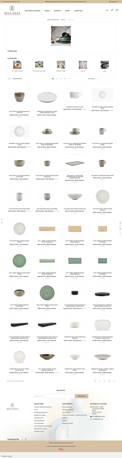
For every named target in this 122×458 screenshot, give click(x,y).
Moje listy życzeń (67, 423)
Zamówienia (66, 412)
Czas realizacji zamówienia (43, 426)
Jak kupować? (38, 418)
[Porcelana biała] (17, 65)
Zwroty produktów (68, 410)
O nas (36, 410)
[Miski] (105, 65)
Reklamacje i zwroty (40, 429)
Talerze (82, 71)
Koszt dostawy (39, 423)
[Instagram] (25, 439)
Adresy (64, 418)
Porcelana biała (17, 71)
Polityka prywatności (41, 412)
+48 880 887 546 (97, 419)
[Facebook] (22, 439)
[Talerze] (83, 65)
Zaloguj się (114, 1)
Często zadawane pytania (43, 407)
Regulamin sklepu (40, 415)
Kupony (64, 420)
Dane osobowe (67, 407)
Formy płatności (39, 420)
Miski (104, 71)
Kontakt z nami (39, 431)
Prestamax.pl (68, 443)
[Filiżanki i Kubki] (61, 65)
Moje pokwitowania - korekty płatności (74, 415)
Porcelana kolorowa (39, 71)
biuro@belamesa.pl (98, 416)
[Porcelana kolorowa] (39, 65)
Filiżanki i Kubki (61, 71)
